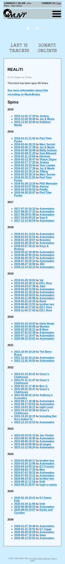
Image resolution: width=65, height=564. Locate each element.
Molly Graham (48, 150)
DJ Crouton (47, 466)
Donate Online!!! (47, 48)
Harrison (44, 156)
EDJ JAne (45, 283)
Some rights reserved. (41, 558)
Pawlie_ (44, 189)
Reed (43, 301)
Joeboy (44, 116)
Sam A (44, 217)
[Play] (28, 28)
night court (46, 407)
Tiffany (44, 171)
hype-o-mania (48, 484)
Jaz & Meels (47, 119)
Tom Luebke (47, 165)
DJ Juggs (46, 529)
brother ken (47, 304)
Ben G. (44, 386)
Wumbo (44, 326)
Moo (42, 469)
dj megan (45, 444)
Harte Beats (47, 323)
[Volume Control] (38, 28)
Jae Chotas (47, 435)
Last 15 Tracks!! (19, 48)
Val (41, 280)
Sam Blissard (48, 153)
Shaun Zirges (48, 159)
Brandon (45, 240)
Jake (43, 286)
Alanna (44, 186)
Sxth (42, 481)
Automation (47, 208)
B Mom (44, 329)
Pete (58, 3)
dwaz (43, 535)
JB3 (42, 264)
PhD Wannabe (49, 183)
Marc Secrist (47, 144)
